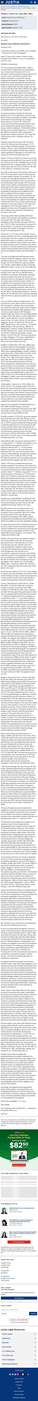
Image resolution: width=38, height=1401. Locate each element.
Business (5, 1342)
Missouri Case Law (23, 6)
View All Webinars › (19, 1242)
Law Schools (6, 1347)
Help (19, 1388)
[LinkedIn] (10, 1374)
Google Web (5, 1271)
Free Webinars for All (9, 1204)
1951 (24, 8)
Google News (5, 1276)
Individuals (6, 1338)
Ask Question (19, 1298)
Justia (2, 6)
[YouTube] (13, 1374)
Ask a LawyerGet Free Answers (8, 1288)
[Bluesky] (23, 1374)
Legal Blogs (5, 1267)
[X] (25, 1374)
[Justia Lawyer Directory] (28, 1374)
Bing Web (4, 1273)
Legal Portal (19, 1382)
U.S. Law (7, 6)
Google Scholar (6, 1263)
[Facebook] (15, 1374)
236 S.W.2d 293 (17, 122)
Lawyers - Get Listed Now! (19, 1320)
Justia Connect (19, 1378)
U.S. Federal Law (8, 1351)
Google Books (5, 1265)
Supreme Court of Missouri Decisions (11, 8)
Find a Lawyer (6, 1306)
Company (19, 1385)
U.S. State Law (7, 1355)
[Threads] (20, 1374)
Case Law (14, 6)
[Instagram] (18, 1374)
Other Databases (8, 1360)
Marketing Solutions (9, 1364)
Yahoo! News (5, 1280)
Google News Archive (8, 1278)
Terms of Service (19, 1391)
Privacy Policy (19, 1394)
